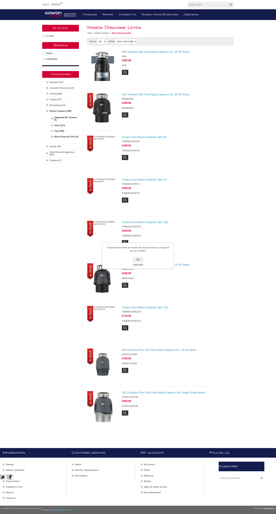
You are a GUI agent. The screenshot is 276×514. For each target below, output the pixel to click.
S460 (124, 65)
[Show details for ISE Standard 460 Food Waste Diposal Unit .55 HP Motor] (103, 66)
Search (231, 4)
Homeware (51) (56, 82)
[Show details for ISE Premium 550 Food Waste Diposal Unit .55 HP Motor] (103, 109)
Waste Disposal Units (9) (66, 136)
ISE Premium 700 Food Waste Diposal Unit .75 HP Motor (156, 264)
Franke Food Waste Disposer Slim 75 (144, 179)
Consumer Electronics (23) (61, 88)
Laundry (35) (55, 146)
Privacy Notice (12, 481)
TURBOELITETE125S (131, 321)
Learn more (138, 264)
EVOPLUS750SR (129, 363)
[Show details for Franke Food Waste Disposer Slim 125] (103, 322)
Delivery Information (15, 470)
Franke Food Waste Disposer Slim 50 (144, 137)
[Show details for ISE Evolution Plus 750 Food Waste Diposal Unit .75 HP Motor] (103, 364)
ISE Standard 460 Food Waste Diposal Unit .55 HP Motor (156, 51)
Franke (49, 53)
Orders (147, 470)
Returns (9, 475)
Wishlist (147, 481)
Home (89, 33)
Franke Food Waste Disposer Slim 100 (145, 222)
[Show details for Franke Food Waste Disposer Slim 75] (103, 194)
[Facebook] (9, 477)
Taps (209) (59, 131)
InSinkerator (51, 59)
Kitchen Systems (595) (60, 111)
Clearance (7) (55, 160)
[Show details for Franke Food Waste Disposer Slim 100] (103, 237)
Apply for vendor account (155, 487)
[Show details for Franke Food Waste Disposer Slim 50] (103, 152)
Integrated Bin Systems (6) (65, 118)
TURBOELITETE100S (131, 236)
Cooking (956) (55, 94)
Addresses (149, 475)
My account (149, 464)
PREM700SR (128, 278)
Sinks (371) (59, 125)
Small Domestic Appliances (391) (62, 153)
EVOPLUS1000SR (130, 406)
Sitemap (10, 464)
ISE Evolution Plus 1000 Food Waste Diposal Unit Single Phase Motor (163, 392)
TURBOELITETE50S (131, 151)
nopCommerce (268, 508)
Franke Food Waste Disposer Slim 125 (145, 307)
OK (138, 259)
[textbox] (208, 4)
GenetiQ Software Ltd (61, 510)
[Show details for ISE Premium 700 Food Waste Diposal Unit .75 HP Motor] (103, 279)
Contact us (11, 498)
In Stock (50, 36)
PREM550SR (128, 108)
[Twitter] (2, 477)
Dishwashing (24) (57, 105)
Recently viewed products (87, 470)
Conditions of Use (14, 487)
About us (10, 492)
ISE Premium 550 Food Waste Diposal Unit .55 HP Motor (156, 94)
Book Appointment (152, 492)
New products (81, 475)
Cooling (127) (55, 99)
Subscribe (261, 478)
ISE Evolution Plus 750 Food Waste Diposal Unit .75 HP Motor (159, 350)
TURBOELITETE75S (131, 193)
